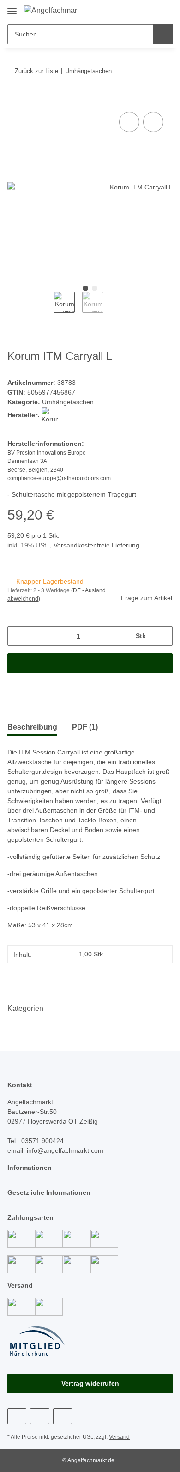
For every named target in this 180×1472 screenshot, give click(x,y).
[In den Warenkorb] (14, 99)
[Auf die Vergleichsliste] (129, 122)
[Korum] (50, 415)
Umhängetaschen (68, 402)
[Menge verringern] (18, 636)
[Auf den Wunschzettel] (153, 122)
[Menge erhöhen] (162, 636)
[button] (136, 10)
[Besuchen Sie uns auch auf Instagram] (39, 1416)
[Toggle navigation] (12, 7)
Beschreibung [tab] (32, 727)
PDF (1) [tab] (85, 727)
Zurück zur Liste (36, 70)
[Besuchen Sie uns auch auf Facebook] (16, 1416)
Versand (119, 1437)
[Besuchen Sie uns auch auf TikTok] (62, 1416)
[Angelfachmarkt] (51, 10)
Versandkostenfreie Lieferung (96, 545)
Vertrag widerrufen (90, 1383)
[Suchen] (163, 34)
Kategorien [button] (25, 1008)
